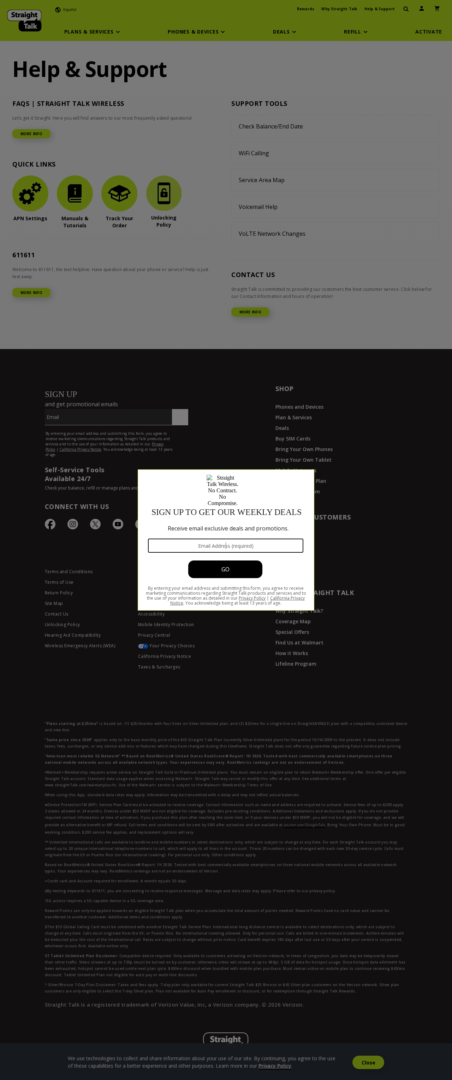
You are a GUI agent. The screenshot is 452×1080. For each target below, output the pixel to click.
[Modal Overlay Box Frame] (226, 540)
